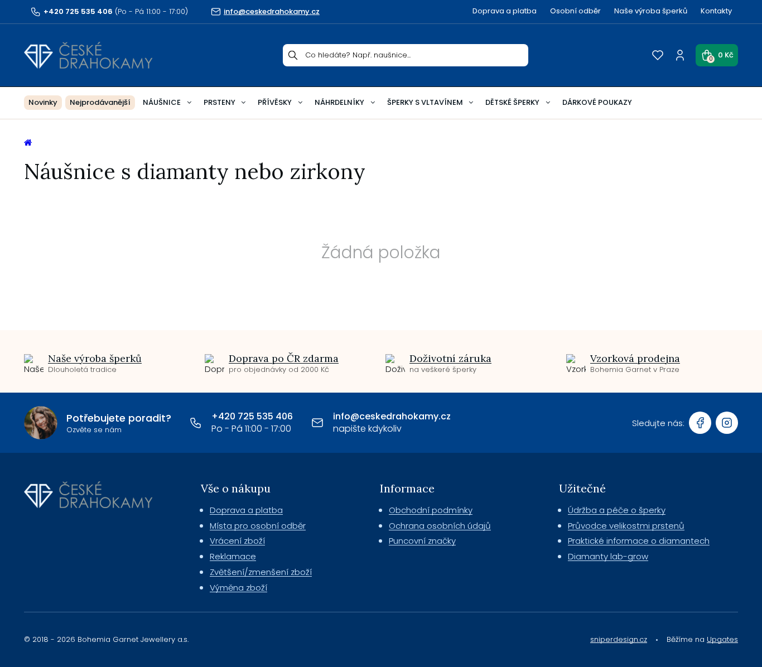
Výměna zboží (238, 587)
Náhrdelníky (339, 102)
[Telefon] (195, 422)
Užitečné (582, 488)
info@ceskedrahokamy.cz (392, 416)
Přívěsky (275, 102)
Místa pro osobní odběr (258, 525)
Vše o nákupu (236, 488)
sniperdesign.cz (618, 639)
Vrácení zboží (237, 541)
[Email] (317, 422)
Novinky (42, 102)
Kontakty (716, 11)
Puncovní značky (422, 541)
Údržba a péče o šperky (616, 510)
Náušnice (162, 102)
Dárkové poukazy (597, 102)
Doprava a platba (504, 11)
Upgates (722, 639)
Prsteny (219, 102)
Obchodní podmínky (430, 510)
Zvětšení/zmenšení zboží (261, 572)
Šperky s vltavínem (425, 102)
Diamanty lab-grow (608, 556)
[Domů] (88, 55)
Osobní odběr (575, 11)
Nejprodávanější (100, 102)
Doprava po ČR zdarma (284, 358)
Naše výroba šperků (650, 11)
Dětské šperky (512, 102)
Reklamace (233, 556)
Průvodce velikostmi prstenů (626, 525)
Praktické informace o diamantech (639, 541)
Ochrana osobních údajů (440, 525)
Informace (407, 488)
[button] (717, 55)
